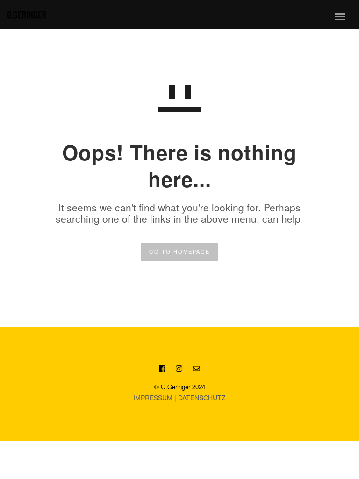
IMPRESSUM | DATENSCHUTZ (179, 397)
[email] (196, 370)
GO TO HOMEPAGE (179, 251)
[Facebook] (162, 370)
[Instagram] (179, 370)
